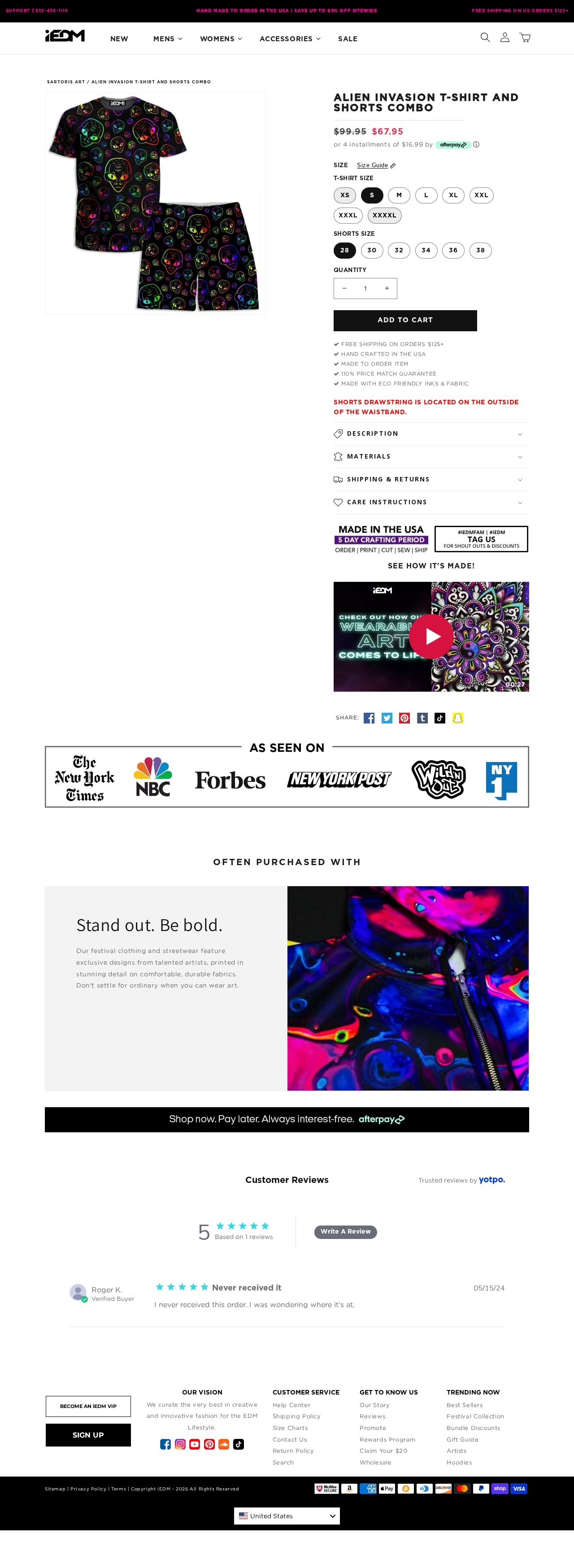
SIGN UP (88, 1435)
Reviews (372, 1416)
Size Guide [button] (372, 165)
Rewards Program (388, 1439)
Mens (163, 39)
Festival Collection (475, 1416)
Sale (347, 39)
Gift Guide (462, 1439)
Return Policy (293, 1450)
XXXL (348, 215)
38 (480, 250)
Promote (373, 1428)
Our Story (375, 1405)
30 (372, 250)
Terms (118, 1488)
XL (453, 195)
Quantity (350, 270)
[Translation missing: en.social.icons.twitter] (388, 717)
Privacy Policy (88, 1488)
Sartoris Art (66, 82)
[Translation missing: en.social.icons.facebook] (370, 717)
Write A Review (346, 1232)
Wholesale (375, 1462)
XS (345, 195)
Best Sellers (465, 1405)
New (119, 39)
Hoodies (459, 1462)
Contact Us (290, 1439)
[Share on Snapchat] (457, 717)
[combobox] (287, 1516)
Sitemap (55, 1488)
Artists (456, 1450)
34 (426, 250)
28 (344, 250)
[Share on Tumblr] (423, 717)
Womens (217, 39)
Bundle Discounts (473, 1428)
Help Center (292, 1405)
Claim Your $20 (383, 1450)
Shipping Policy (297, 1416)
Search (283, 1462)
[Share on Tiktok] (441, 717)
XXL (481, 195)
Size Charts (290, 1428)
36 (453, 250)
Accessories (286, 39)
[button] (485, 35)
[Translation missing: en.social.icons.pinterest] (406, 717)
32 (399, 250)
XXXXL (385, 215)
